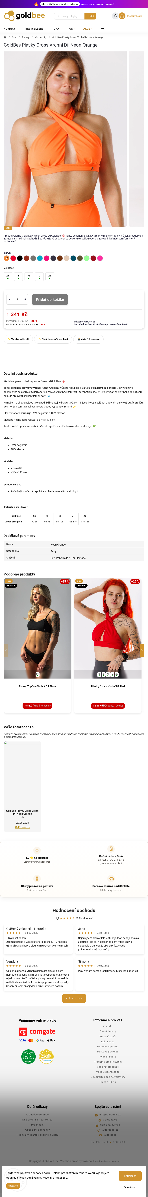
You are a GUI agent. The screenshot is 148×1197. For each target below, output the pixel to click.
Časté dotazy (108, 1031)
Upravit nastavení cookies (106, 1161)
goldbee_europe (110, 1124)
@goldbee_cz (110, 1129)
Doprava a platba (107, 1046)
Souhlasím (130, 1176)
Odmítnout (130, 1187)
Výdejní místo (107, 1056)
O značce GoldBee (37, 1114)
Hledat (90, 16)
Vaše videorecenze (107, 1071)
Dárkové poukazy (107, 1051)
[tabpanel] (37, 645)
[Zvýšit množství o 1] (25, 299)
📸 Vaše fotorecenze (88, 339)
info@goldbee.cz (110, 1114)
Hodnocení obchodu (74, 910)
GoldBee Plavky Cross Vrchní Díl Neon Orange (22, 812)
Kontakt (108, 1026)
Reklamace (107, 1041)
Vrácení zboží (107, 1036)
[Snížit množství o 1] (9, 299)
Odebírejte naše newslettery (108, 1076)
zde (65, 1177)
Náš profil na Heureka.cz (37, 1119)
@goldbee (110, 1134)
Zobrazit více (74, 998)
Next (142, 650)
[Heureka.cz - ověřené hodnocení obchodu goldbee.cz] (45, 1055)
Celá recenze (22, 827)
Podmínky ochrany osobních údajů (37, 1134)
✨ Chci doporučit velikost (53, 339)
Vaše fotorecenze (108, 1066)
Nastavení (13, 1185)
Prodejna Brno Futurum (108, 1061)
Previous (6, 650)
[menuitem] (13, 28)
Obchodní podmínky (37, 1129)
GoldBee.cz (110, 1119)
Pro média (37, 1124)
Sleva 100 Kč (108, 1081)
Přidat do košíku (50, 300)
